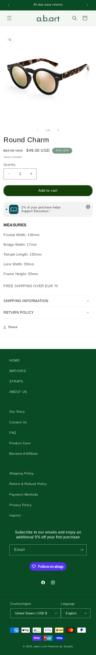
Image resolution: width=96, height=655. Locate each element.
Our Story (17, 411)
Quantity (9, 164)
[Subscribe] (81, 549)
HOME (14, 360)
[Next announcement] (87, 5)
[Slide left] (38, 130)
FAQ (12, 432)
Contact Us (18, 422)
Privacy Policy (20, 505)
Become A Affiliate (23, 453)
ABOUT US (18, 392)
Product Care (20, 443)
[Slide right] (58, 130)
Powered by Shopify (60, 646)
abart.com (40, 646)
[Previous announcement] (8, 5)
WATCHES (17, 371)
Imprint (15, 515)
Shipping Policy (21, 473)
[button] (9, 18)
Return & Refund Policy (28, 484)
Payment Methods (23, 494)
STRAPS (16, 381)
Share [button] (13, 327)
